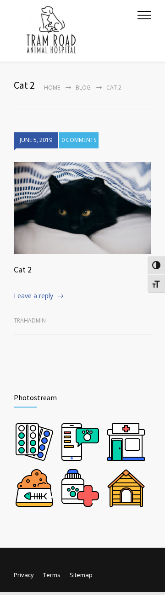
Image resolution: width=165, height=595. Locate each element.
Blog (83, 87)
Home (52, 87)
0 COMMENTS (78, 140)
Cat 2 (23, 269)
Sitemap (81, 575)
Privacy (24, 575)
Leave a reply (33, 295)
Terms (51, 575)
